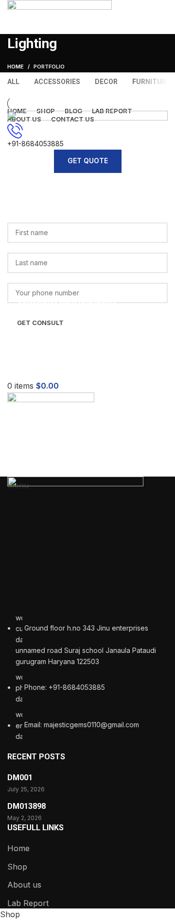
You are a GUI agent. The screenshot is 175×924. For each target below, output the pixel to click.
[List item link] (87, 677)
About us (24, 885)
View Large (159, 119)
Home (18, 848)
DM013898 (26, 806)
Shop (17, 867)
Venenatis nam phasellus (66, 301)
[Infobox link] (87, 454)
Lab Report (28, 903)
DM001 (20, 777)
